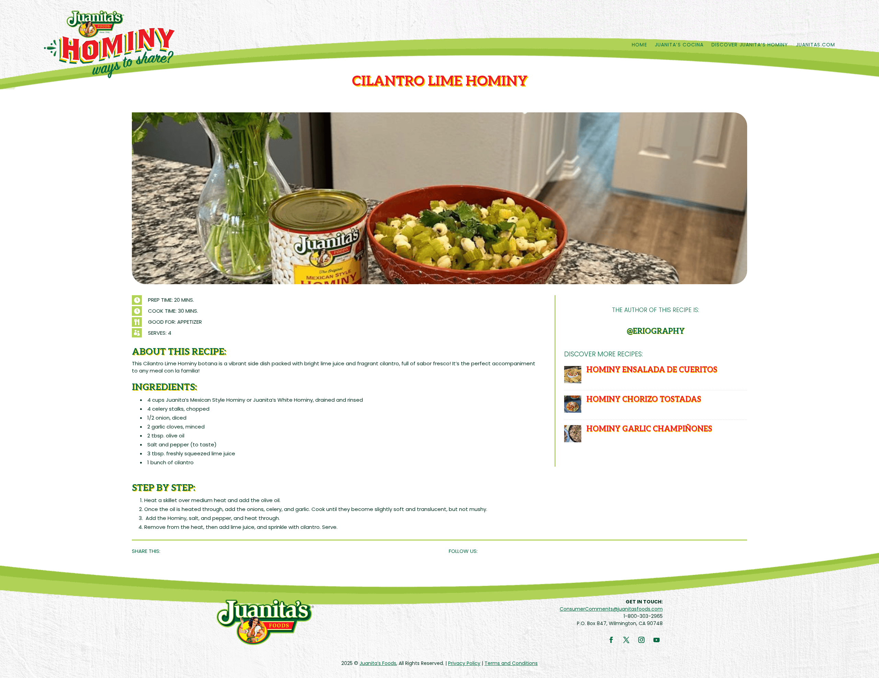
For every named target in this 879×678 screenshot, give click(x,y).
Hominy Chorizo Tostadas (643, 399)
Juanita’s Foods (377, 663)
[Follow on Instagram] (641, 640)
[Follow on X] (626, 640)
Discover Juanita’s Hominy (749, 44)
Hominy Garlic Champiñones (649, 428)
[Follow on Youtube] (656, 640)
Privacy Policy (464, 663)
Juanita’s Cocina (679, 44)
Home (639, 44)
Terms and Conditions (511, 663)
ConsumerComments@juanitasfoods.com (611, 608)
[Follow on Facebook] (611, 640)
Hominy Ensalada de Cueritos (651, 369)
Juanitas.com (815, 44)
